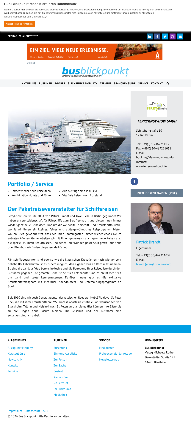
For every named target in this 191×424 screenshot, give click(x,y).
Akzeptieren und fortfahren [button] (19, 24)
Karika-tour (61, 377)
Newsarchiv (15, 359)
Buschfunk (60, 348)
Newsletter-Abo (109, 359)
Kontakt (157, 83)
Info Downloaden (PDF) (157, 193)
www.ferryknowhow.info (151, 166)
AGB (45, 411)
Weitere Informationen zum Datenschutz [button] (24, 16)
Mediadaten (106, 348)
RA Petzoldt (61, 383)
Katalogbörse (16, 353)
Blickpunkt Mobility (82, 83)
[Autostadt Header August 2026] (94, 52)
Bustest (58, 371)
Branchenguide (125, 83)
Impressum (15, 411)
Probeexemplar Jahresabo (115, 353)
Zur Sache (60, 365)
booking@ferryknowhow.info (155, 157)
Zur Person (60, 359)
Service (143, 83)
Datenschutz (32, 411)
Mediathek (60, 394)
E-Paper (60, 83)
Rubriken (45, 83)
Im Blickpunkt (62, 389)
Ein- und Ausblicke (65, 353)
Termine (105, 83)
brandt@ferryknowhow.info (153, 264)
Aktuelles (29, 83)
